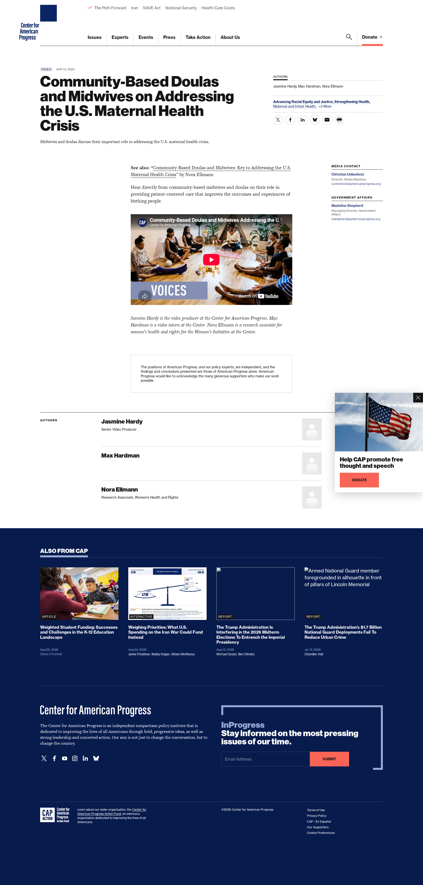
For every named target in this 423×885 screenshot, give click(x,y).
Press (169, 37)
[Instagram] (75, 758)
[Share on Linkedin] (302, 120)
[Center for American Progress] (49, 23)
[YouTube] (65, 758)
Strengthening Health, (352, 102)
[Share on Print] (339, 120)
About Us (230, 37)
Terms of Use (316, 810)
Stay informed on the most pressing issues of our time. (289, 733)
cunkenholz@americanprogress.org (356, 184)
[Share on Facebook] (290, 120)
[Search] (349, 40)
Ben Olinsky (246, 654)
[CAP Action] (56, 815)
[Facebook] (54, 758)
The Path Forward (110, 7)
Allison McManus (183, 654)
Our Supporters (318, 827)
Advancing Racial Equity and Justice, (303, 102)
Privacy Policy (316, 816)
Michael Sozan (226, 654)
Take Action (198, 37)
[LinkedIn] (85, 758)
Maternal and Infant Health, (295, 106)
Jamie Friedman (139, 654)
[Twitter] (44, 758)
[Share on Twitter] (278, 120)
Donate (370, 37)
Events (146, 37)
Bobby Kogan (161, 654)
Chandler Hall (314, 654)
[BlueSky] (96, 758)
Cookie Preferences (321, 833)
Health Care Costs (218, 7)
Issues (95, 37)
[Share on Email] (327, 120)
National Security (181, 7)
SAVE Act (152, 7)
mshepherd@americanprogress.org (355, 219)
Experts (120, 37)
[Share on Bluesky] (315, 120)
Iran (134, 7)
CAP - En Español (319, 821)
